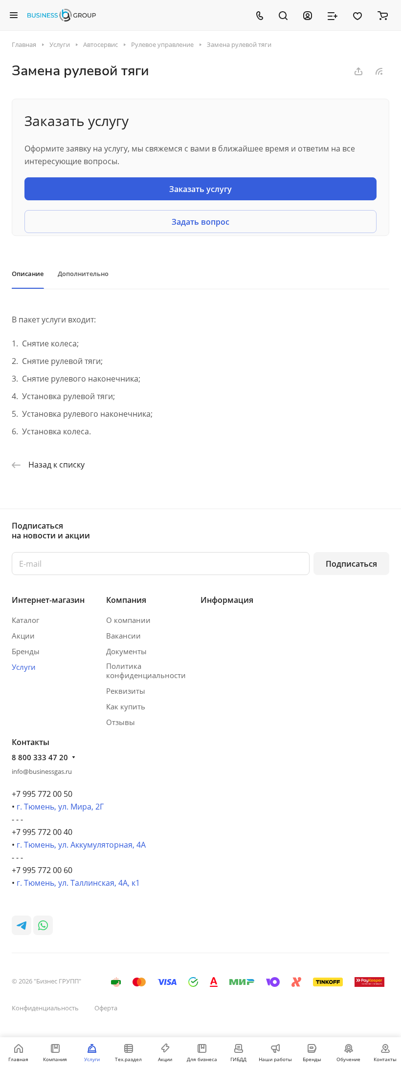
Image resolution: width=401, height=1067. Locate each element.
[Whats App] (43, 925)
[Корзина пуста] (383, 15)
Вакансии (123, 635)
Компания (126, 600)
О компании (128, 620)
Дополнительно (83, 273)
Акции (23, 635)
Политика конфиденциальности (146, 670)
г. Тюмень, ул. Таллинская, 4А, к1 (78, 882)
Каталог (25, 620)
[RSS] (379, 71)
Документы (126, 651)
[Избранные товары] (357, 15)
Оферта (105, 1007)
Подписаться (351, 563)
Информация (226, 600)
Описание (28, 273)
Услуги (24, 667)
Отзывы (120, 722)
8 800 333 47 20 (40, 757)
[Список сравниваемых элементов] (332, 15)
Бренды (26, 651)
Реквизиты (125, 691)
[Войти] (307, 15)
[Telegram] (21, 925)
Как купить (125, 706)
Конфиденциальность (45, 1007)
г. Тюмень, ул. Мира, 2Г (60, 806)
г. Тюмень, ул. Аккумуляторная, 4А (81, 844)
